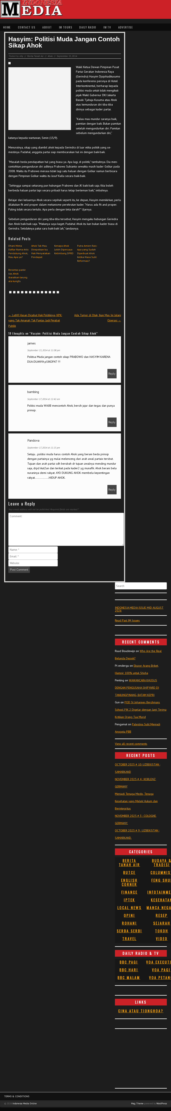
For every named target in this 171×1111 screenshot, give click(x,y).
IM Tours (65, 27)
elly (21, 56)
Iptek (129, 899)
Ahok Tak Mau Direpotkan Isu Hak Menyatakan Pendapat (40, 251)
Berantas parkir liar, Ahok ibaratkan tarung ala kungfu (17, 275)
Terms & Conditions (16, 1096)
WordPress (161, 1103)
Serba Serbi (129, 930)
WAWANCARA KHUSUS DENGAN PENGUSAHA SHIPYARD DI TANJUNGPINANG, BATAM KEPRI (137, 687)
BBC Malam (129, 977)
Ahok (50, 56)
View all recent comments (131, 744)
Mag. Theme (137, 1103)
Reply (112, 373)
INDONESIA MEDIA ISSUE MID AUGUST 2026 (139, 609)
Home (7, 27)
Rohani (129, 923)
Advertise (125, 27)
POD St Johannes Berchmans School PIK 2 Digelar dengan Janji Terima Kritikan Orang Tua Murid (140, 709)
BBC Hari (128, 969)
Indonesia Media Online (25, 1103)
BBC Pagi (129, 962)
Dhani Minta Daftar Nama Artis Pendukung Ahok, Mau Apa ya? (18, 251)
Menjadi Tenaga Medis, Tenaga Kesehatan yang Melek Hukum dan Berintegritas (136, 801)
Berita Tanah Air (35, 56)
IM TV (107, 27)
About (47, 27)
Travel (129, 938)
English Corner (129, 882)
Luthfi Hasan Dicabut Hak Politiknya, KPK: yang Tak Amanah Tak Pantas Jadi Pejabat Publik (35, 320)
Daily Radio (87, 27)
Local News (129, 907)
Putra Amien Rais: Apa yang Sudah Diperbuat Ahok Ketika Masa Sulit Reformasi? (87, 253)
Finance (129, 892)
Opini (129, 915)
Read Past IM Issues (127, 620)
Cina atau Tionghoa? (140, 1010)
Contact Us (26, 27)
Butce (129, 872)
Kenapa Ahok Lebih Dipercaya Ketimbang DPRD (63, 249)
